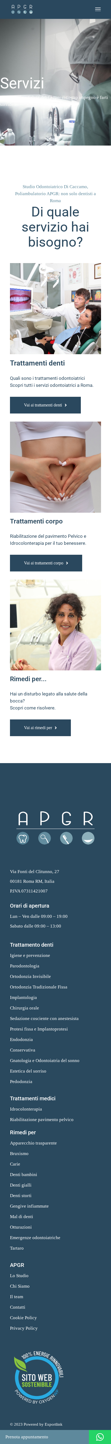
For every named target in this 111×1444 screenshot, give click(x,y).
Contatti (17, 1307)
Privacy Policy (24, 1328)
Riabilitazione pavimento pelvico (42, 1119)
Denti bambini (23, 1174)
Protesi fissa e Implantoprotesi (39, 1029)
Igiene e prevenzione (30, 955)
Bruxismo (19, 1153)
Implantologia (23, 997)
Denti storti (21, 1195)
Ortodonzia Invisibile (30, 976)
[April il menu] (98, 9)
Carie (15, 1164)
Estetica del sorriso (28, 1071)
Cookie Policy (23, 1317)
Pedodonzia (21, 1081)
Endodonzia (21, 1039)
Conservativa (22, 1050)
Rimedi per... (28, 679)
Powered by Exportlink (43, 1424)
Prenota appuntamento (26, 1436)
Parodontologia (24, 966)
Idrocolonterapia (26, 1109)
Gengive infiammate (29, 1206)
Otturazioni (21, 1227)
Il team (16, 1296)
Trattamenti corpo (36, 521)
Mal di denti (21, 1216)
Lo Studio (19, 1275)
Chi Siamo (20, 1286)
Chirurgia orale (24, 1008)
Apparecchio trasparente (33, 1143)
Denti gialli (21, 1185)
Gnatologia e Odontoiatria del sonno (44, 1060)
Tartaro (17, 1248)
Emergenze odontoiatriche (35, 1237)
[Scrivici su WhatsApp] (100, 1437)
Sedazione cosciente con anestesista (44, 1018)
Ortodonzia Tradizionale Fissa (38, 987)
